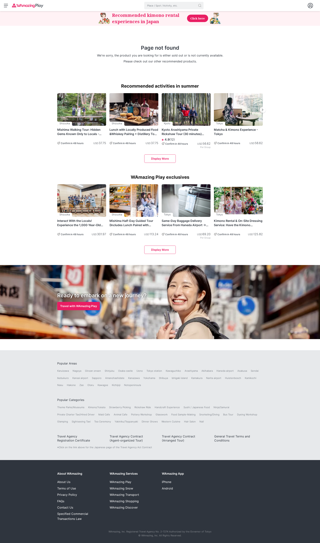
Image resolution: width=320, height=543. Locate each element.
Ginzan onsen (93, 370)
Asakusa (242, 370)
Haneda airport (225, 370)
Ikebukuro (63, 378)
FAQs (60, 501)
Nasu (60, 385)
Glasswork (162, 414)
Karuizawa (63, 370)
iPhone (166, 482)
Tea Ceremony (102, 421)
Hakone (71, 385)
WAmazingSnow (121, 488)
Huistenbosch (233, 378)
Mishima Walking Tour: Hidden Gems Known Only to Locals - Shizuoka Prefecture (79, 132)
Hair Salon (190, 421)
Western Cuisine (170, 421)
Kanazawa (134, 378)
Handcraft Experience (167, 407)
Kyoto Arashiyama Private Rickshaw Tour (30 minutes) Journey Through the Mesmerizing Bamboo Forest (182, 132)
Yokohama (149, 378)
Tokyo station (154, 370)
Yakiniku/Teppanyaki (126, 421)
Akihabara (207, 370)
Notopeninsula (132, 385)
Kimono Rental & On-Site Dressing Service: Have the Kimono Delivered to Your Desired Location (238, 223)
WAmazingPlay (120, 482)
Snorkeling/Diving (209, 414)
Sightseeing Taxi (81, 421)
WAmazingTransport (124, 495)
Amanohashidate (114, 378)
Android (167, 488)
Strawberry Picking (120, 407)
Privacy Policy (67, 495)
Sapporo (96, 378)
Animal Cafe (120, 414)
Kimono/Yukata (96, 407)
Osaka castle (125, 370)
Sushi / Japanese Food (197, 407)
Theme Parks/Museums (70, 407)
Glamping (62, 421)
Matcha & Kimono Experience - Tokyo (236, 132)
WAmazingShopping (124, 501)
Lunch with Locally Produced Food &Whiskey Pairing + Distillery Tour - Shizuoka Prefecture (133, 132)
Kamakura (196, 378)
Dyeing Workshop (247, 414)
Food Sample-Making (183, 414)
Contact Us (65, 507)
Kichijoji (116, 385)
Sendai (255, 370)
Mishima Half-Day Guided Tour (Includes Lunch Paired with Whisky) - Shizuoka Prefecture (131, 223)
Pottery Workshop (141, 414)
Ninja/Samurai (221, 407)
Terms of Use (66, 488)
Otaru (90, 385)
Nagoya (77, 370)
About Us (63, 482)
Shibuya (163, 378)
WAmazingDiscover (124, 507)
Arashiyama (191, 370)
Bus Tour (228, 414)
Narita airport (213, 378)
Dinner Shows (150, 421)
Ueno (139, 370)
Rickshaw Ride (142, 407)
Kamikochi (250, 378)
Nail (201, 421)
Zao (81, 385)
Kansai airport (80, 378)
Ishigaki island (180, 378)
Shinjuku (109, 370)
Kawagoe (103, 385)
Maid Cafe (104, 414)
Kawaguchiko (173, 370)
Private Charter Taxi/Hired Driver (76, 414)
